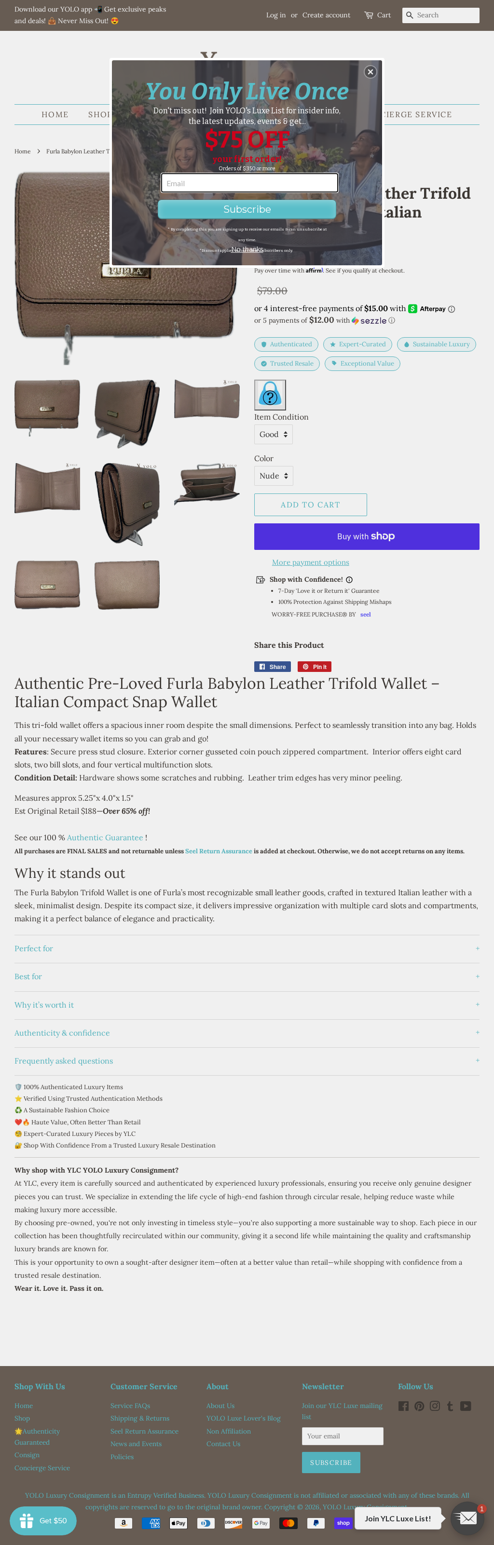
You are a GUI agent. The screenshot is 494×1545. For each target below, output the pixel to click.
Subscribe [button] (247, 209)
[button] (370, 72)
